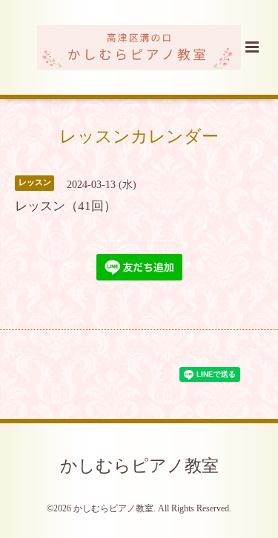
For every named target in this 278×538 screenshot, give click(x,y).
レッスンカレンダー (139, 136)
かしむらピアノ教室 (139, 466)
